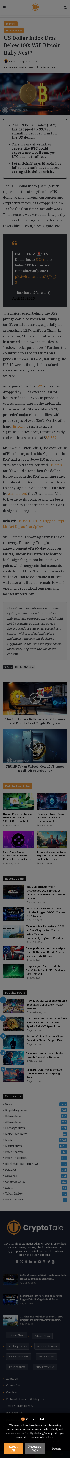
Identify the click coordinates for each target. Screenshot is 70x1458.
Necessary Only (34, 1448)
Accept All (13, 1448)
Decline (56, 1448)
